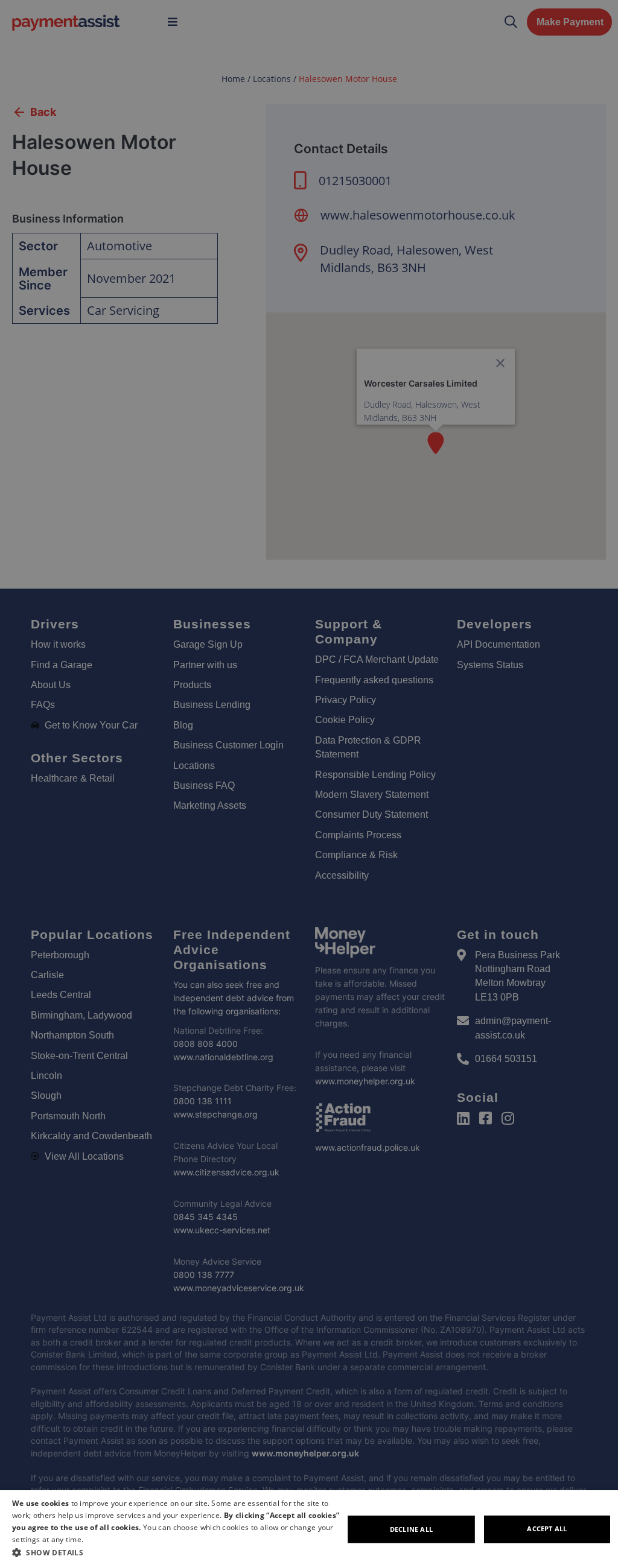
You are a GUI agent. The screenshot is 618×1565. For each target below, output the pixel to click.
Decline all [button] (411, 1529)
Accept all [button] (547, 1528)
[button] (177, 1552)
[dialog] (309, 1527)
